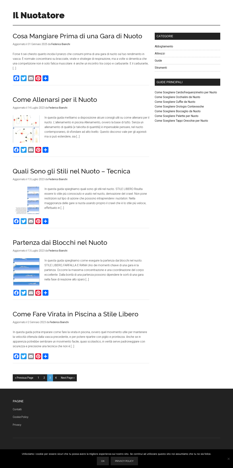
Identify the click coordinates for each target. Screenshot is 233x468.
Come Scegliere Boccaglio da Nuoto (178, 111)
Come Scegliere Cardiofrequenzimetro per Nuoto (186, 92)
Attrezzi (160, 53)
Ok (102, 461)
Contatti (17, 409)
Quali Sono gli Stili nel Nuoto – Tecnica (71, 171)
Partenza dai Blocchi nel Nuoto (60, 242)
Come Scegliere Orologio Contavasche (179, 106)
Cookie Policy (20, 417)
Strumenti (161, 67)
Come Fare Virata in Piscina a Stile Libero (75, 314)
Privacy (17, 424)
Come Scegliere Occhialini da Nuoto (177, 97)
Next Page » (68, 377)
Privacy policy (124, 461)
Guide (158, 60)
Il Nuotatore (39, 15)
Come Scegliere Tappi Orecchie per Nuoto (181, 120)
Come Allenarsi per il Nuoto (55, 99)
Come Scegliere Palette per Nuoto (176, 116)
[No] (228, 459)
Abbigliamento (164, 46)
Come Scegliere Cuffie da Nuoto (175, 102)
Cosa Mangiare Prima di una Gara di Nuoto (77, 36)
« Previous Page (24, 377)
